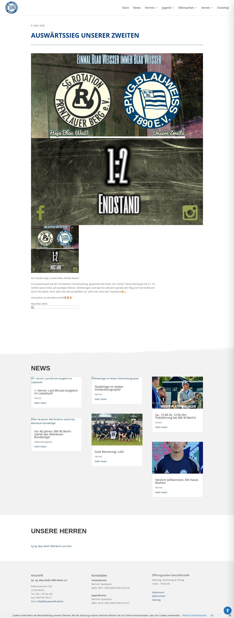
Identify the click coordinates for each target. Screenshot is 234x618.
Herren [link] (150, 8)
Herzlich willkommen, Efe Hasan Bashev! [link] (176, 481)
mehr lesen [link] (40, 402)
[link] (11, 7)
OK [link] (212, 615)
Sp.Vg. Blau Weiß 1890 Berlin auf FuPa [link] (51, 546)
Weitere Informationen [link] (194, 615)
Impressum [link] (158, 592)
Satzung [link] (156, 599)
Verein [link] (205, 8)
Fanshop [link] (223, 8)
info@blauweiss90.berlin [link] (50, 601)
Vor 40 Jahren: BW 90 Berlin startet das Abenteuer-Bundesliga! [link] (52, 434)
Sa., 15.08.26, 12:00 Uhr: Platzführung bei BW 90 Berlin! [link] (175, 416)
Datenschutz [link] (158, 595)
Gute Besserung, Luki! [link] (109, 452)
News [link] (137, 8)
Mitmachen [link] (186, 8)
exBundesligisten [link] (43, 441)
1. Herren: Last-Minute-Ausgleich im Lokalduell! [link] (56, 392)
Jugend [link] (166, 8)
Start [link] (125, 8)
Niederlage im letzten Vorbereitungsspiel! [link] (109, 388)
